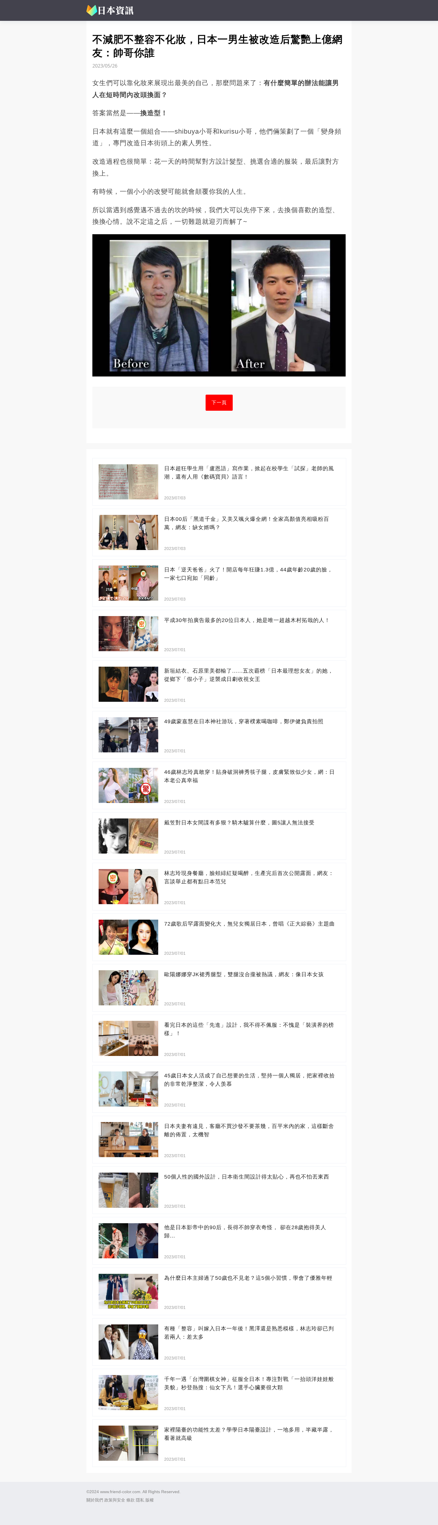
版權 (149, 1500)
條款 (130, 1500)
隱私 (140, 1500)
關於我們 (94, 1500)
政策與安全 (114, 1500)
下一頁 (219, 402)
